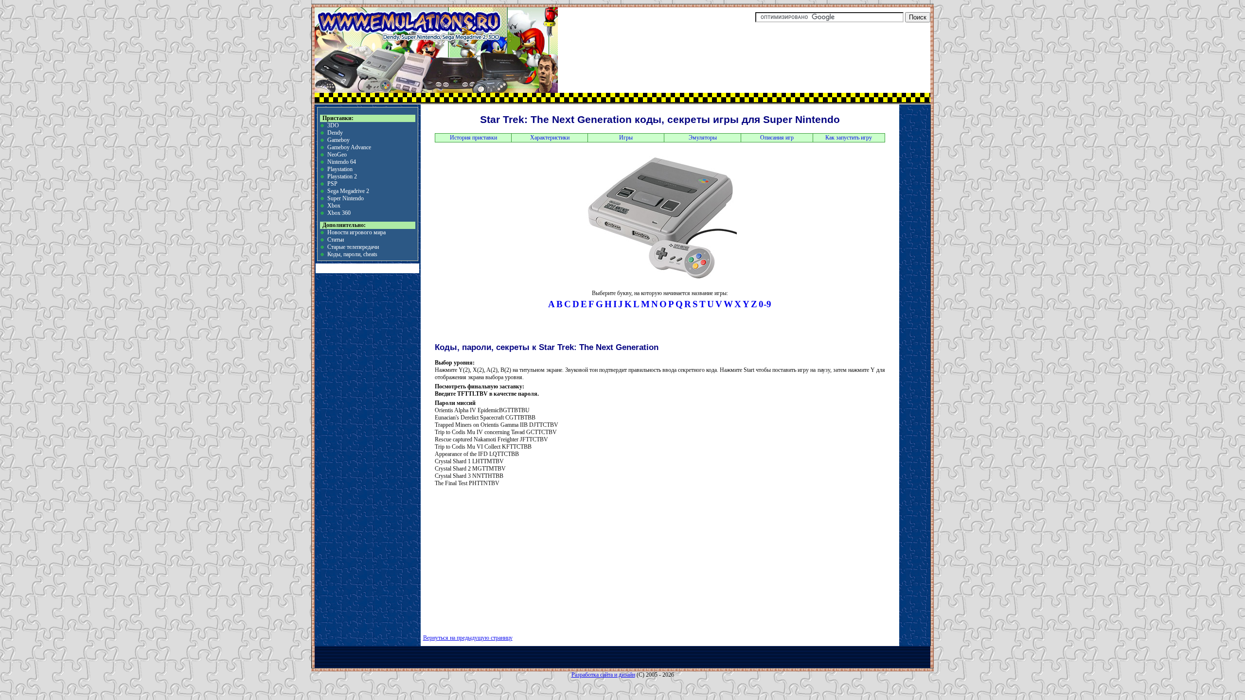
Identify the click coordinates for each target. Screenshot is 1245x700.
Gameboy (338, 140)
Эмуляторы (703, 137)
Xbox (333, 205)
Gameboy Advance (349, 147)
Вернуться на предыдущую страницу (468, 637)
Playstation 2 (342, 176)
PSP (332, 183)
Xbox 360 (339, 213)
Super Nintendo (345, 198)
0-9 (765, 304)
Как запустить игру (848, 137)
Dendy (335, 132)
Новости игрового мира (356, 232)
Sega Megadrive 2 (348, 191)
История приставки (473, 137)
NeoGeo (337, 154)
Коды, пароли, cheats (352, 254)
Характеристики (549, 137)
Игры (626, 137)
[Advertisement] (541, 557)
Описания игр (777, 137)
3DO (333, 125)
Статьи (335, 239)
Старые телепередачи (353, 247)
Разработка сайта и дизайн (603, 674)
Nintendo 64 (341, 161)
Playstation (340, 169)
